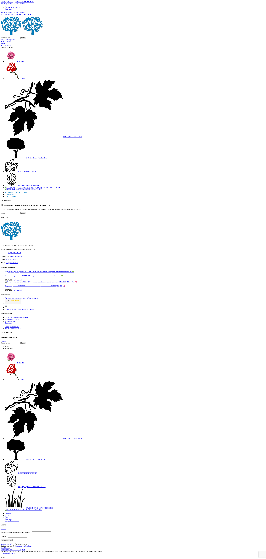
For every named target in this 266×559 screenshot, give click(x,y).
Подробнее (5, 553)
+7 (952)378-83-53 (7, 2)
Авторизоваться (7, 540)
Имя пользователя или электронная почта (16, 532)
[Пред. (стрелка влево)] (1, 557)
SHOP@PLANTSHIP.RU (24, 2)
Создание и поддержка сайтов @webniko (19, 309)
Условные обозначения (13, 329)
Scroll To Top (5, 548)
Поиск (23, 37)
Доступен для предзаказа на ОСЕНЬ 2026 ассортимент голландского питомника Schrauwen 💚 (34, 276)
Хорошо (12, 553)
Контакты (8, 325)
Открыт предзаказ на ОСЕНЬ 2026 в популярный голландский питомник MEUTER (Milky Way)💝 (35, 286)
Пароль (4, 536)
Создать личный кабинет (23, 546)
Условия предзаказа (12, 319)
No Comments (17, 280)
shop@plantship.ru (12, 263)
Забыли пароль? (6, 544)
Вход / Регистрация (12, 521)
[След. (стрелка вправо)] (4, 557)
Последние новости (12, 327)
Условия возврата (11, 321)
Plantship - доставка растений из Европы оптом (21, 298)
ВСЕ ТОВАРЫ (10, 196)
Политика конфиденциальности (16, 317)
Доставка (8, 323)
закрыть (3, 341)
